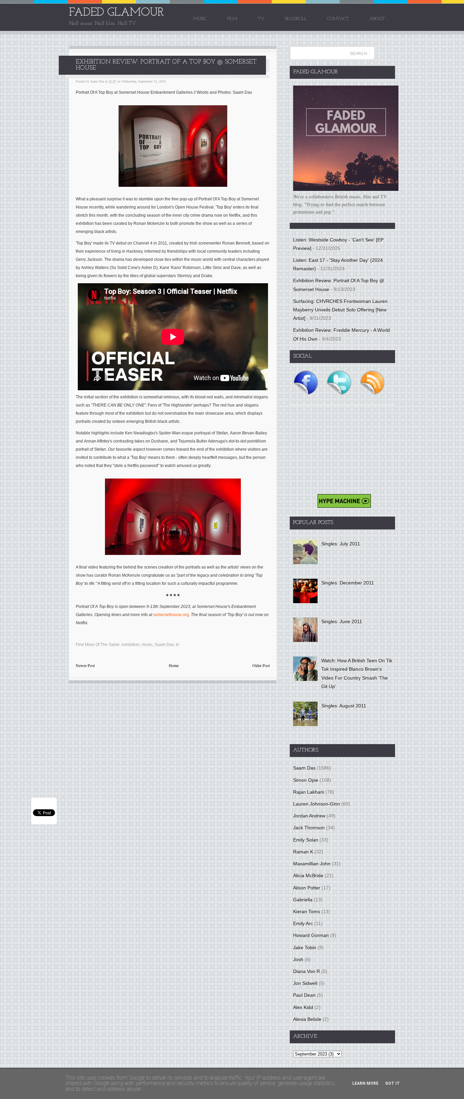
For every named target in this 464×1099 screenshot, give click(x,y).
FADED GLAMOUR (116, 13)
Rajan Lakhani (308, 792)
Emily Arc (303, 923)
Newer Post (85, 665)
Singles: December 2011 (347, 582)
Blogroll (296, 18)
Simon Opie (305, 780)
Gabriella (303, 899)
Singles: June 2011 (341, 621)
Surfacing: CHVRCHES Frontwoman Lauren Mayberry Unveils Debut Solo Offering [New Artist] (340, 310)
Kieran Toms (306, 911)
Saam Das (164, 644)
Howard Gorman (311, 935)
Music (200, 18)
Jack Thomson (309, 827)
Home (174, 665)
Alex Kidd (303, 1007)
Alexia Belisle (307, 1019)
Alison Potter (306, 887)
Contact (338, 18)
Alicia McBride (308, 875)
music (147, 644)
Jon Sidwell (305, 983)
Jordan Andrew (309, 815)
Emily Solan (305, 840)
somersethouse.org (171, 614)
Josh (298, 959)
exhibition (131, 644)
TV (261, 18)
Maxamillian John (312, 863)
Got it (392, 1083)
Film (232, 18)
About (377, 18)
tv (177, 644)
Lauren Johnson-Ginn (316, 804)
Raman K (303, 851)
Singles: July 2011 (340, 543)
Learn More (365, 1083)
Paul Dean (304, 995)
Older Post (261, 665)
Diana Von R (306, 971)
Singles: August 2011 (343, 705)
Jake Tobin (304, 947)
